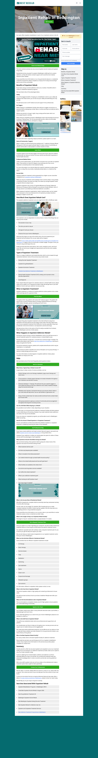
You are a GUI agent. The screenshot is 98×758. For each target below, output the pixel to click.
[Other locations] (76, 3)
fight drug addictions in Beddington (43, 341)
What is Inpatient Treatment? (68, 80)
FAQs (62, 86)
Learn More (38, 150)
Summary (63, 88)
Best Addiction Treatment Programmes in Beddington (32, 712)
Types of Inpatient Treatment (68, 78)
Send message (71, 63)
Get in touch (49, 21)
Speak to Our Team (38, 607)
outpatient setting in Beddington (33, 177)
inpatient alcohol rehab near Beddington (30, 433)
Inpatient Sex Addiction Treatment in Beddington (30, 271)
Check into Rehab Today (37, 65)
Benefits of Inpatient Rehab (68, 71)
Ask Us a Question (38, 364)
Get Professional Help (38, 428)
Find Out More (38, 296)
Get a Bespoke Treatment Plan (38, 522)
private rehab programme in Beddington (31, 678)
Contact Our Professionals (38, 667)
